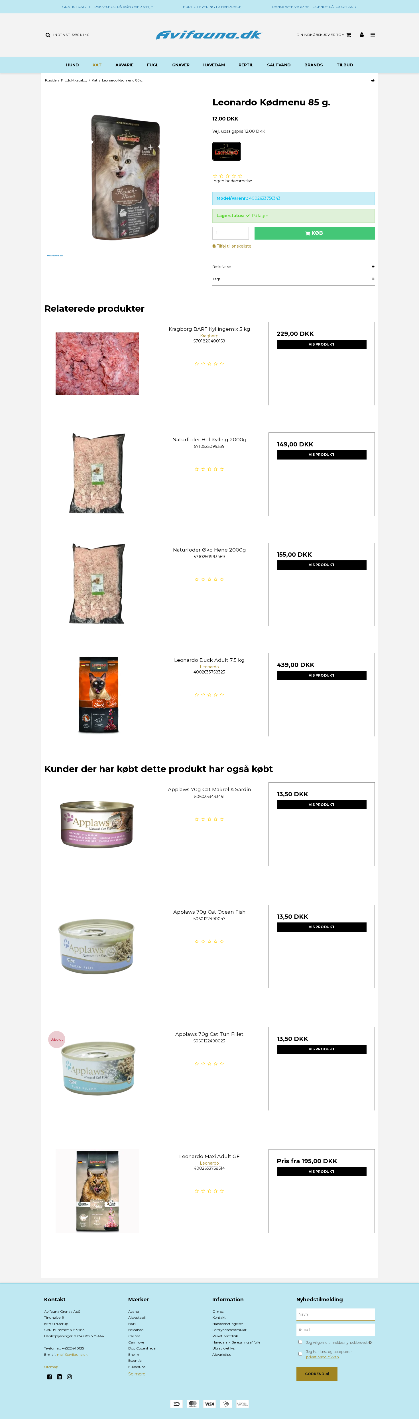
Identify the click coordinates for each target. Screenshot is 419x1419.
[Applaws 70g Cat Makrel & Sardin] (97, 835)
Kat (97, 65)
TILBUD (345, 65)
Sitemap (51, 1367)
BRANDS (313, 65)
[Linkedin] (61, 1376)
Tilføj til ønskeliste (234, 246)
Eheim (133, 1354)
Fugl (152, 65)
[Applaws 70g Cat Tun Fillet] (97, 1080)
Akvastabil (137, 1317)
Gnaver (181, 65)
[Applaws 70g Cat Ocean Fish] (97, 958)
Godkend (314, 1374)
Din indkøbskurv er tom (321, 34)
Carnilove (136, 1342)
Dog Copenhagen (143, 1348)
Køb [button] (317, 233)
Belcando (135, 1330)
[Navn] (335, 1314)
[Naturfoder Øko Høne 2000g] (97, 596)
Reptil (246, 65)
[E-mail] (335, 1329)
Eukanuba (137, 1367)
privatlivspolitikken (322, 1357)
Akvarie (124, 65)
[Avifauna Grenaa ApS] (209, 35)
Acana (133, 1311)
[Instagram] (71, 1376)
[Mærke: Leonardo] (226, 156)
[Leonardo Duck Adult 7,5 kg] (97, 706)
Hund (72, 65)
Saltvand (279, 65)
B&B (132, 1324)
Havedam (214, 65)
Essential (135, 1360)
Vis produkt (322, 344)
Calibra (134, 1336)
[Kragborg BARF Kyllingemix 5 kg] (97, 375)
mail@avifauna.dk (72, 1354)
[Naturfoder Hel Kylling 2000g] (97, 485)
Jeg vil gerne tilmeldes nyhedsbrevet (340, 1341)
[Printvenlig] (373, 80)
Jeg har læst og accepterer (329, 1354)
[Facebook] (51, 1376)
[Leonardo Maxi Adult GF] (97, 1202)
